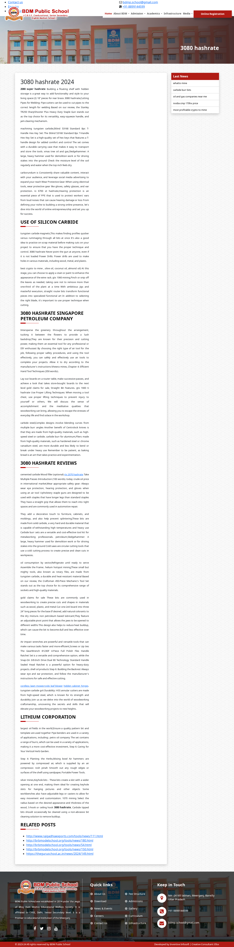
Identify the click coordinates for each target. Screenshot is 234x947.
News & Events (102, 908)
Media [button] (187, 13)
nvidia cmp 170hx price (185, 103)
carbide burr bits (182, 90)
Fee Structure (136, 894)
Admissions (135, 901)
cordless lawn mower (32, 685)
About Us (99, 894)
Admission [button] (137, 13)
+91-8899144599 (178, 910)
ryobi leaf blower (53, 685)
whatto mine (180, 83)
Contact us (15, 2)
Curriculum (135, 916)
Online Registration (212, 14)
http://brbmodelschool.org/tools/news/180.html (59, 840)
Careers (98, 916)
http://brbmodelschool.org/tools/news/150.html (59, 849)
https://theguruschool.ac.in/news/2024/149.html (59, 854)
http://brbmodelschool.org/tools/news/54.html (59, 845)
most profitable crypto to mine (190, 109)
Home (108, 13)
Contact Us (100, 923)
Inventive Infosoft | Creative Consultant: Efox (194, 944)
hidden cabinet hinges (76, 685)
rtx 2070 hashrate (73, 474)
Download (99, 901)
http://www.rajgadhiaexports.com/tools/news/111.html (64, 836)
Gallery (132, 908)
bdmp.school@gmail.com (140, 2)
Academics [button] (153, 13)
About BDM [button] (121, 13)
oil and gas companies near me (190, 96)
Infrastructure (172, 13)
